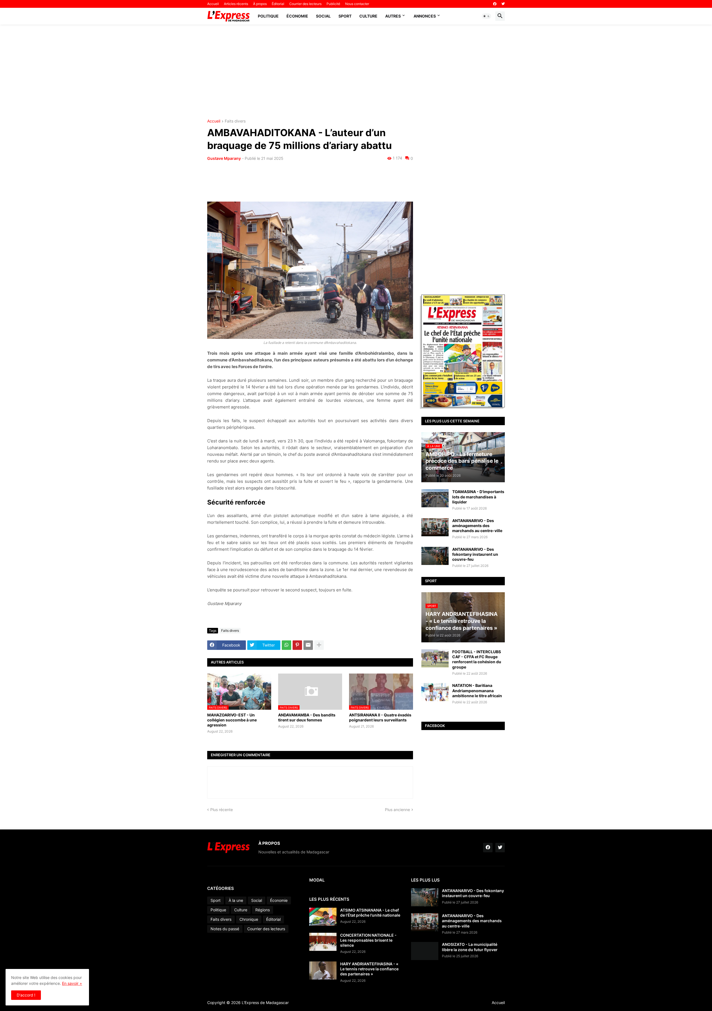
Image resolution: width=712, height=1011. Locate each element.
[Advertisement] (356, 72)
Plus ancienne (397, 809)
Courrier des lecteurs (305, 4)
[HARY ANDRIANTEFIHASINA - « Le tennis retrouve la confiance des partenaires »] (323, 970)
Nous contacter (357, 4)
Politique (268, 16)
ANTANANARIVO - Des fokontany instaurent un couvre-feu (475, 554)
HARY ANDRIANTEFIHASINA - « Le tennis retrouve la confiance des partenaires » (369, 968)
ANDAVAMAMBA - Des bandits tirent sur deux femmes (306, 717)
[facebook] (494, 4)
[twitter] (503, 4)
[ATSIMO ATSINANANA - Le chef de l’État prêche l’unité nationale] (323, 917)
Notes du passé (225, 928)
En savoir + (72, 983)
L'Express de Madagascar (265, 1002)
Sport (345, 16)
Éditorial (278, 4)
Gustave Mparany (224, 158)
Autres (393, 16)
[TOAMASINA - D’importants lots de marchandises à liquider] (435, 498)
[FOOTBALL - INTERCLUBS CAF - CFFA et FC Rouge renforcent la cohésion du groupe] (435, 658)
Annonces (425, 16)
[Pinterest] (297, 645)
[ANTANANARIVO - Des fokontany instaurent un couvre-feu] (435, 556)
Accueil (213, 4)
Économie (297, 16)
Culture (368, 16)
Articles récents (236, 4)
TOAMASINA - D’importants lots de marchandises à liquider (478, 496)
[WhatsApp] (286, 645)
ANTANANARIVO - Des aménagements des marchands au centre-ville (477, 525)
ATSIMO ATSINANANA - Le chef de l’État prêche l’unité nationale (370, 912)
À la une (236, 900)
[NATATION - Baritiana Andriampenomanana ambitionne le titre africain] (435, 692)
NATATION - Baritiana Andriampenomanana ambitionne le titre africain (477, 690)
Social (323, 16)
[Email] (308, 645)
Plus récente (221, 809)
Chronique (248, 919)
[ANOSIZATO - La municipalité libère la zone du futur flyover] (424, 951)
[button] (486, 16)
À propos (260, 4)
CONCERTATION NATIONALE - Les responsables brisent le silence (368, 940)
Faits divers (235, 121)
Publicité (333, 4)
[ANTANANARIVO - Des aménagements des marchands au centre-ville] (435, 527)
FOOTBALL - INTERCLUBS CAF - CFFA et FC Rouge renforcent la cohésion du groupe (476, 659)
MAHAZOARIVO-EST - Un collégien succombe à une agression (232, 720)
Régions (262, 909)
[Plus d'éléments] (319, 645)
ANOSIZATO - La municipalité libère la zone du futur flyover (470, 947)
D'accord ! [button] (26, 995)
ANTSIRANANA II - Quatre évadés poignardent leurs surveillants (380, 717)
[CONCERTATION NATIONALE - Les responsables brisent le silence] (323, 942)
